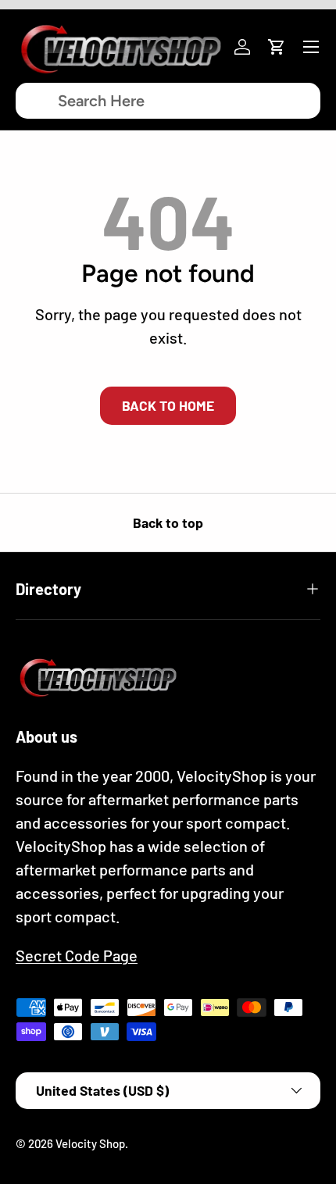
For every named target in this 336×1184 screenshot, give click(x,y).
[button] (276, 47)
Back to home (168, 405)
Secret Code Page (77, 955)
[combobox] (168, 101)
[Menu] (311, 47)
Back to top (168, 522)
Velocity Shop (90, 1143)
